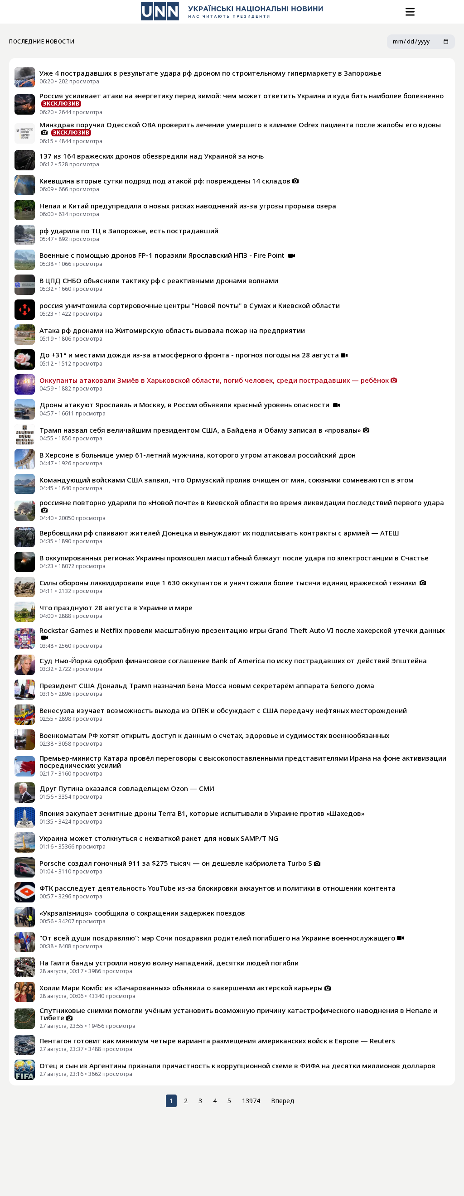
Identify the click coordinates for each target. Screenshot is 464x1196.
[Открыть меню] (409, 11)
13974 (251, 1100)
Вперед (283, 1100)
